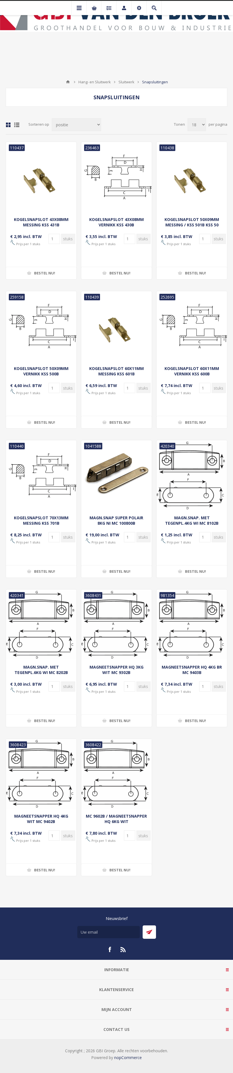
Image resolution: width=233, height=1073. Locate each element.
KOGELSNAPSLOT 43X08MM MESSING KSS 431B (41, 222)
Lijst (16, 125)
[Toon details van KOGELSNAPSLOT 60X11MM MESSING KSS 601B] (116, 326)
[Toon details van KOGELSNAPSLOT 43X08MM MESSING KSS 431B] (41, 177)
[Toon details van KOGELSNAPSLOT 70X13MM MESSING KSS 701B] (41, 475)
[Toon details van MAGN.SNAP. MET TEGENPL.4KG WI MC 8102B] (192, 475)
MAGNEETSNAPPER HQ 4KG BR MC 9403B (192, 669)
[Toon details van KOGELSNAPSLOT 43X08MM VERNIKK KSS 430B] (116, 177)
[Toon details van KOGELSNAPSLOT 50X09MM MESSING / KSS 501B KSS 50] (192, 177)
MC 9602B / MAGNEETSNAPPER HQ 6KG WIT (116, 818)
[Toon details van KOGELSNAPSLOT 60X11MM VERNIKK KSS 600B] (192, 326)
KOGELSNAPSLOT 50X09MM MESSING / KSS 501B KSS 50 (192, 222)
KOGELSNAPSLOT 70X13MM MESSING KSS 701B (41, 520)
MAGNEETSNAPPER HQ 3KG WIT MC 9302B (116, 669)
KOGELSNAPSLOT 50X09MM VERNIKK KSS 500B (41, 371)
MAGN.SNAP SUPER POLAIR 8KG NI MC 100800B (116, 520)
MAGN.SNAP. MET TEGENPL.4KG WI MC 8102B (192, 520)
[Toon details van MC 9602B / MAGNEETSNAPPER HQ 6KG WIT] (116, 774)
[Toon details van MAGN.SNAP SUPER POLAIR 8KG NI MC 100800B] (116, 475)
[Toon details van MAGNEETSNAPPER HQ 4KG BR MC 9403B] (192, 625)
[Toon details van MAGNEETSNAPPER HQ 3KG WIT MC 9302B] (116, 625)
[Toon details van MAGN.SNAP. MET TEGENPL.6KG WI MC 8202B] (41, 625)
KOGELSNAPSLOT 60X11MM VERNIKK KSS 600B (192, 371)
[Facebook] (109, 949)
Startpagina (68, 81)
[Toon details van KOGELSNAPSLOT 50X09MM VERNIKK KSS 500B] (41, 326)
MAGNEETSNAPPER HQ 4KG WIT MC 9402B (41, 818)
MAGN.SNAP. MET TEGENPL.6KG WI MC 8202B (41, 669)
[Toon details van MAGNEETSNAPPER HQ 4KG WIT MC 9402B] (41, 774)
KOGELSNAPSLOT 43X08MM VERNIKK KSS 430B (116, 222)
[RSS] (123, 949)
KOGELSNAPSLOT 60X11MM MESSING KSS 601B (116, 371)
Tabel (8, 125)
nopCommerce (128, 1057)
